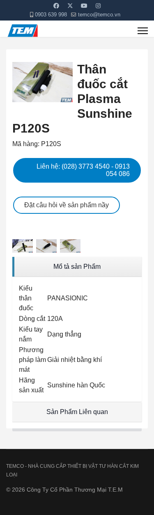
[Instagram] (98, 5)
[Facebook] (56, 5)
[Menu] (143, 31)
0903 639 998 (51, 15)
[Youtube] (84, 5)
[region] (77, 267)
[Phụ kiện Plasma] (138, 61)
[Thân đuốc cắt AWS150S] (24, 246)
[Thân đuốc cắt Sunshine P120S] (42, 82)
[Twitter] (70, 5)
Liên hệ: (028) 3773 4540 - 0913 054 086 (83, 170)
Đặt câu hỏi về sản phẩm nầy (66, 204)
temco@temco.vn (99, 15)
